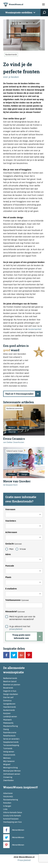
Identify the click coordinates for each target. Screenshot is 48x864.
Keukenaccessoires (14, 408)
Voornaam (10, 509)
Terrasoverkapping (11, 745)
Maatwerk (7, 720)
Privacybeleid (24, 860)
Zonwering (7, 777)
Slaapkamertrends (11, 742)
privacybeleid (15, 629)
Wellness (7, 758)
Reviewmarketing (10, 800)
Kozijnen (7, 713)
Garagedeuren (9, 704)
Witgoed (6, 764)
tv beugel (7, 806)
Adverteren (8, 793)
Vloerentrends (9, 755)
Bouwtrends (8, 688)
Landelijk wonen (10, 716)
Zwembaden (8, 780)
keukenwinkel (34, 329)
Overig (6, 729)
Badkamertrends (10, 678)
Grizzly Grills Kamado (12, 816)
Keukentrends (11, 54)
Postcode (9, 566)
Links (5, 809)
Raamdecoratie (9, 732)
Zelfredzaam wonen (11, 774)
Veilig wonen (8, 752)
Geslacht (13, 543)
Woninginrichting (10, 768)
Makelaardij (8, 723)
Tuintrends (7, 748)
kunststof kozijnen (11, 819)
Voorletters (10, 521)
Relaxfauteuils (9, 736)
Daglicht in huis (9, 691)
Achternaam (11, 532)
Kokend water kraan (14, 451)
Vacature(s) (8, 796)
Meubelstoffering (10, 726)
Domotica (7, 700)
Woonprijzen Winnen (12, 771)
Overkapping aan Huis (12, 822)
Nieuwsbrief (15, 611)
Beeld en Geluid (9, 681)
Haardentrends (9, 707)
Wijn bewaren (9, 761)
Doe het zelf (8, 697)
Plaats (8, 577)
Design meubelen (10, 694)
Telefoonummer (17, 600)
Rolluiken (7, 803)
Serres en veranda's (11, 739)
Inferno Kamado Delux (12, 812)
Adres (8, 554)
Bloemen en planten (11, 685)
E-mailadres (11, 588)
